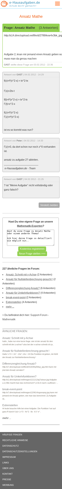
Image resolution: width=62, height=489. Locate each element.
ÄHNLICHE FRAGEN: (15, 331)
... (6, 418)
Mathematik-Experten (30, 226)
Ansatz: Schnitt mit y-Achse (21, 274)
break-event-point (16, 297)
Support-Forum (38, 315)
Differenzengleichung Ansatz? (23, 288)
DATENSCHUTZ (10, 446)
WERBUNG (8, 485)
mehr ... (10, 306)
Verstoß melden (49, 205)
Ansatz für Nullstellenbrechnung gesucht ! (29, 279)
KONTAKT (7, 474)
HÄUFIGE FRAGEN (12, 434)
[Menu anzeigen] (53, 3)
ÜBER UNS (8, 468)
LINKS (5, 462)
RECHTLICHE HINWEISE (15, 440)
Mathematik (8, 319)
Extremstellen (13, 302)
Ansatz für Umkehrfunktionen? (23, 292)
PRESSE (6, 479)
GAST (7, 64)
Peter (19, 140)
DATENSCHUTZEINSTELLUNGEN (19, 451)
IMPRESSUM (9, 457)
